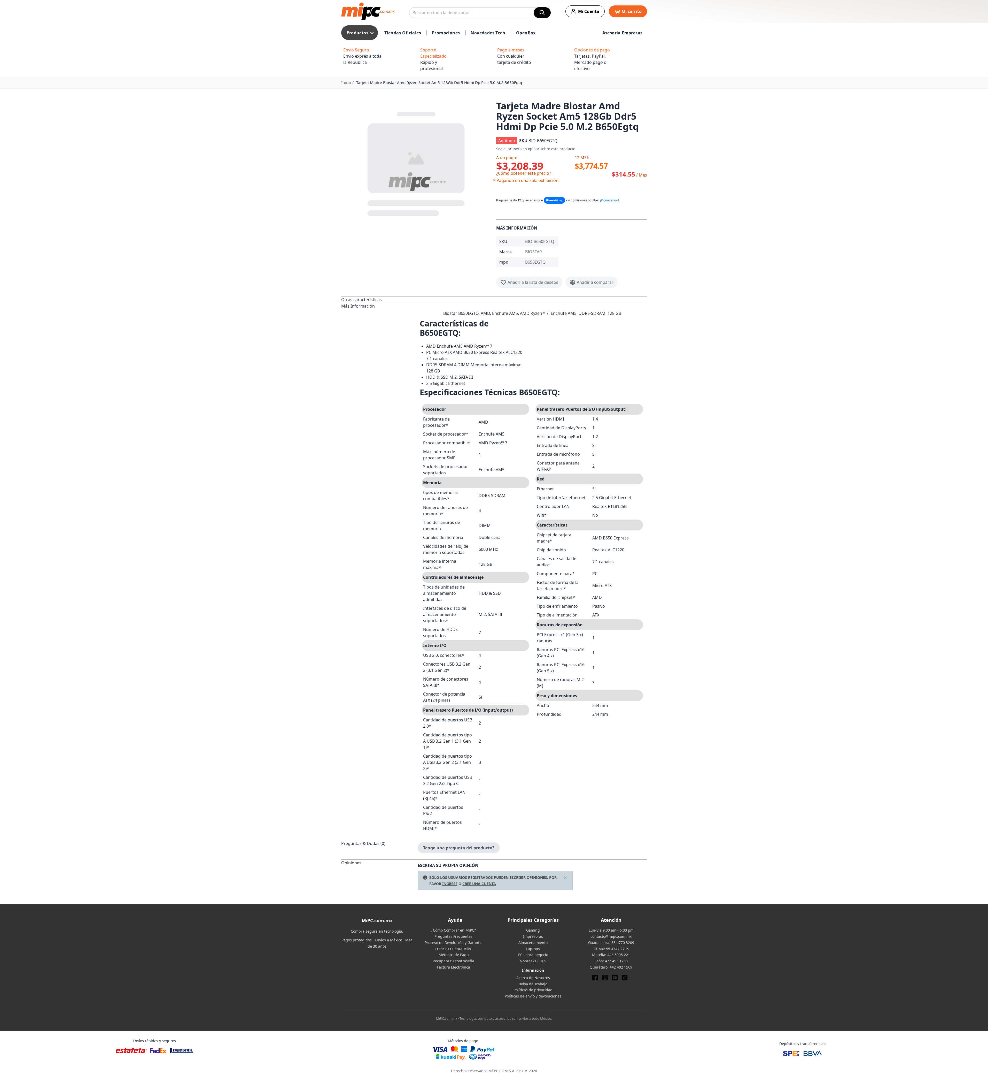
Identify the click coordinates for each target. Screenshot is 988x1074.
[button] (416, 163)
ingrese (449, 883)
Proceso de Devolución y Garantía (454, 942)
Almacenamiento (533, 942)
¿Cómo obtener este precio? (523, 173)
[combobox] (480, 12)
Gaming (533, 930)
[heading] (379, 299)
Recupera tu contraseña (453, 960)
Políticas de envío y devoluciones (533, 996)
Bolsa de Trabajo (533, 983)
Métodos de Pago (454, 954)
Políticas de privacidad (533, 989)
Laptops (533, 948)
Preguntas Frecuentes (453, 936)
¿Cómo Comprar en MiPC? (453, 930)
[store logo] (368, 11)
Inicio (346, 82)
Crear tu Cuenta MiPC (453, 948)
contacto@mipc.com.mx (611, 936)
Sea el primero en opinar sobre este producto (535, 148)
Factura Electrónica (453, 967)
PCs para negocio (533, 954)
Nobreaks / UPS (533, 960)
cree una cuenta (479, 883)
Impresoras (533, 936)
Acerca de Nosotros (533, 977)
